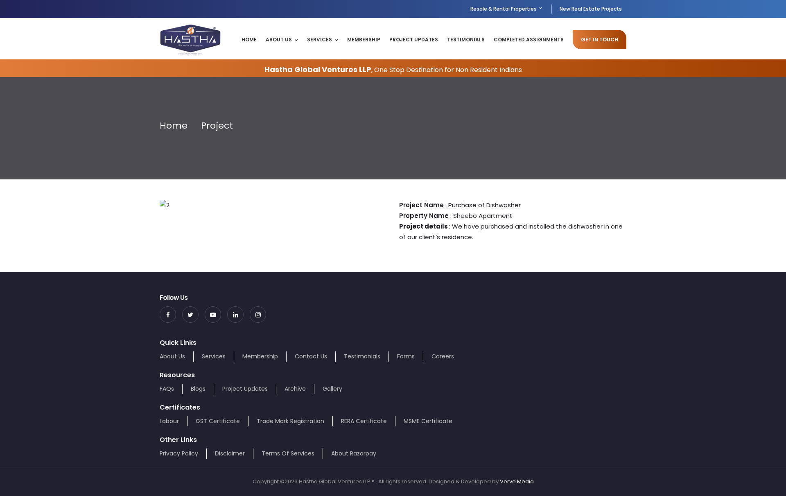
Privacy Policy (179, 453)
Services (319, 39)
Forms (406, 356)
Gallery (332, 389)
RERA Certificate (364, 421)
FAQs (167, 389)
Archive (295, 389)
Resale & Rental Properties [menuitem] (504, 8)
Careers (442, 356)
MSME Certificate (428, 421)
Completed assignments (529, 39)
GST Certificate (218, 421)
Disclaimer (230, 453)
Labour (169, 421)
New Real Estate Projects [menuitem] (591, 8)
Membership (363, 39)
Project (217, 125)
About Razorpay (353, 453)
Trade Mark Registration (290, 421)
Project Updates (413, 39)
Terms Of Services (288, 453)
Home (249, 39)
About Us (279, 39)
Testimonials (466, 39)
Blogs (198, 389)
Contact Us (311, 356)
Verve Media (517, 481)
